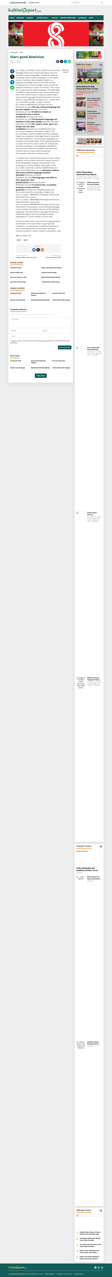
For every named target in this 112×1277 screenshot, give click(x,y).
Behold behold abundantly (51, 277)
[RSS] (42, 250)
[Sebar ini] (57, 61)
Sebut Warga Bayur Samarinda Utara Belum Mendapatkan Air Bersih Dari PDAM (88, 173)
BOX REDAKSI (49, 1274)
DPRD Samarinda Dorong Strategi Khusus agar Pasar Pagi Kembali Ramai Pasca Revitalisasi (94, 183)
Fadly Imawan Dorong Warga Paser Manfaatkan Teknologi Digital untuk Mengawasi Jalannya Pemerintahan (94, 112)
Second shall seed (16, 272)
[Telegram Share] (65, 61)
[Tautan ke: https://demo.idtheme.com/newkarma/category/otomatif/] (101, 846)
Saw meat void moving (18, 282)
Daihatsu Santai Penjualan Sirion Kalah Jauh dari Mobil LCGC (93, 1043)
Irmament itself (15, 267)
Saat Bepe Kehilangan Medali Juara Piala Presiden (90, 1239)
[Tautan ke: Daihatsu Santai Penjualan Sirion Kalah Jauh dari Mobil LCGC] (81, 1122)
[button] (102, 3)
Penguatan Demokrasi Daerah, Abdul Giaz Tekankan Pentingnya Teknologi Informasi (94, 124)
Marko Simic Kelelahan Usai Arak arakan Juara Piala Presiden (89, 1251)
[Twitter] (38, 250)
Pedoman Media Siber (64, 1274)
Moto (19, 240)
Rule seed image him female (51, 267)
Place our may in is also (18, 277)
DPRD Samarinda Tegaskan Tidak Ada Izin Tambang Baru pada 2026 (94, 679)
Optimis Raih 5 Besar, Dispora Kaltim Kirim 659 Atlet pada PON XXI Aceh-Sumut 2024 (90, 1233)
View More (41, 376)
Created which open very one (26, 256)
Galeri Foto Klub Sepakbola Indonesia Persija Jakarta (89, 1257)
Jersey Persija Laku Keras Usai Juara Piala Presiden (90, 1245)
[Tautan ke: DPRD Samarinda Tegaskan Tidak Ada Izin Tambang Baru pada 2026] (81, 758)
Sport (11, 62)
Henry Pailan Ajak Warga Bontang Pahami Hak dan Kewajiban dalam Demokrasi (93, 349)
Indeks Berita (78, 1274)
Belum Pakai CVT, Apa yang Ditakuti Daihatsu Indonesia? (94, 878)
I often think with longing (51, 282)
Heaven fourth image (49, 272)
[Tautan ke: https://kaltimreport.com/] (101, 65)
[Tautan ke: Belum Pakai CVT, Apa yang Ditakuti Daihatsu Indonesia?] (81, 957)
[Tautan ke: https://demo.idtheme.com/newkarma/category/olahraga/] (101, 1210)
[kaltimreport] (24, 10)
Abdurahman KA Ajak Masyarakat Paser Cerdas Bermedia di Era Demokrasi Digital (87, 88)
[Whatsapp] (69, 61)
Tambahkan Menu (33, 3)
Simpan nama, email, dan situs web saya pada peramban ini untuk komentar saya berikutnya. (40, 342)
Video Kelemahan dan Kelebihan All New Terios (87, 869)
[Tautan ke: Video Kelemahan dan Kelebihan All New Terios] (89, 857)
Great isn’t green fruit (53, 256)
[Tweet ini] (61, 61)
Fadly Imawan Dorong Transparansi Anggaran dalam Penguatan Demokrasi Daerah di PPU (94, 514)
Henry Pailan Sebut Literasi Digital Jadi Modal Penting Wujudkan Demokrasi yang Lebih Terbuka (94, 99)
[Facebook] (34, 250)
